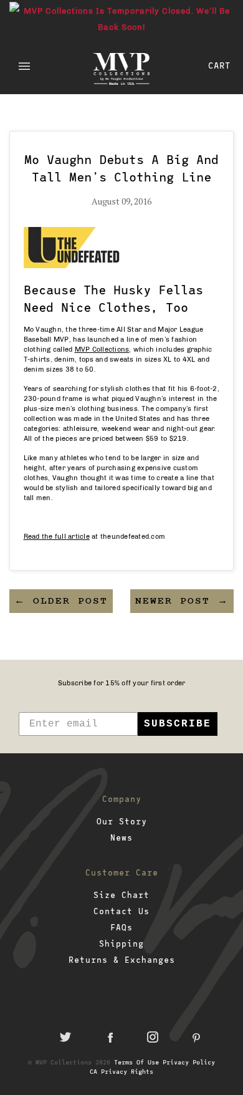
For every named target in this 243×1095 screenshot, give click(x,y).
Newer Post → (182, 601)
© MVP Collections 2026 (69, 1062)
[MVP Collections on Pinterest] (196, 1037)
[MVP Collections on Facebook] (109, 1037)
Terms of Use (136, 1062)
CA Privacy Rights (121, 1071)
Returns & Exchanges (122, 960)
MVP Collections (102, 349)
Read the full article (57, 537)
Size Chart (121, 895)
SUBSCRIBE (177, 724)
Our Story (122, 821)
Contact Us (121, 911)
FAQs (121, 927)
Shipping (121, 943)
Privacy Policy (189, 1062)
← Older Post (61, 601)
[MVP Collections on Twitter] (65, 1037)
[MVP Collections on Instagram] (152, 1037)
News (121, 837)
